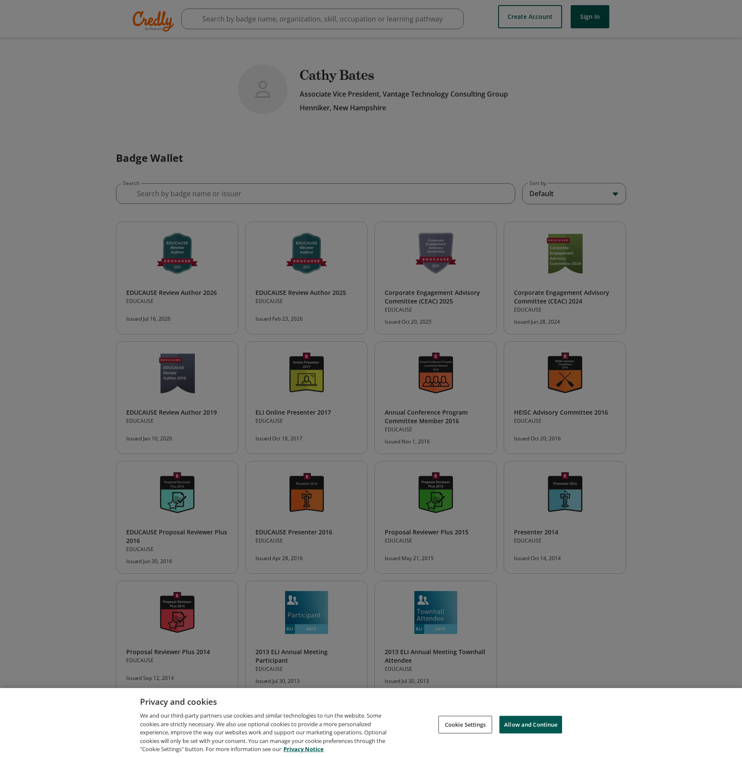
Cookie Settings (465, 724)
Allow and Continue (530, 724)
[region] (371, 723)
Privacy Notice (303, 749)
